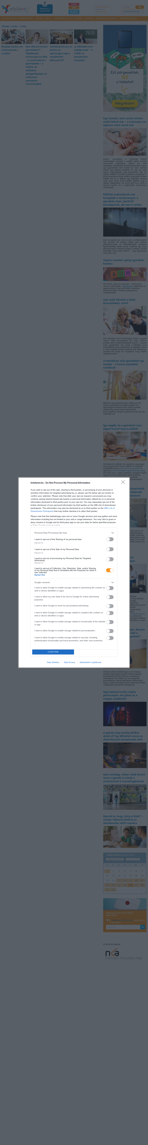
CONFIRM (53, 652)
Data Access (69, 662)
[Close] (124, 483)
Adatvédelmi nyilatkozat (90, 662)
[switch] (110, 539)
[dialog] (74, 572)
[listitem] (74, 532)
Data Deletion (53, 662)
